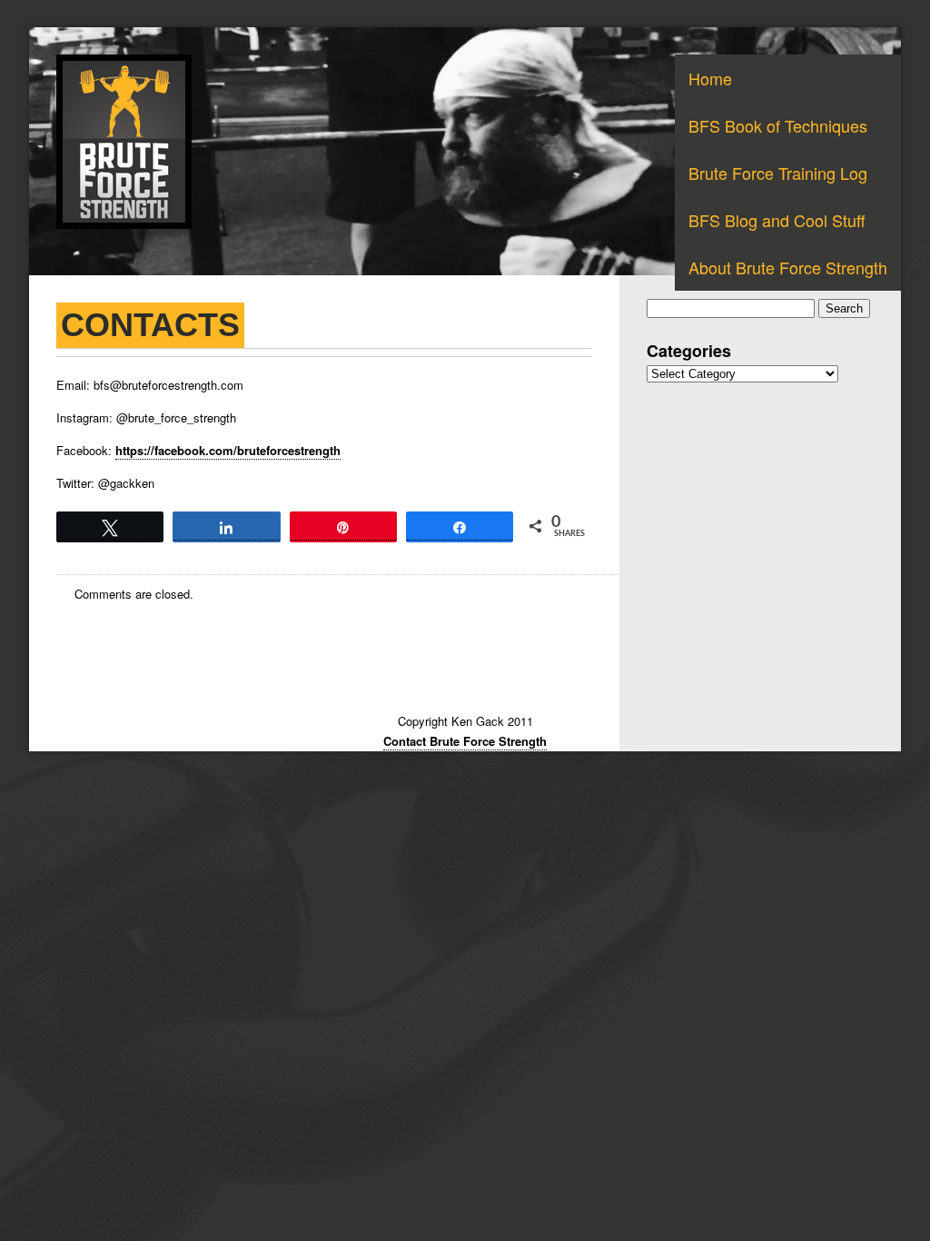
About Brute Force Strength (787, 267)
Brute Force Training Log (777, 172)
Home (710, 78)
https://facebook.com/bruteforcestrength (228, 450)
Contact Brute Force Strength (465, 741)
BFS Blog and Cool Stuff (777, 220)
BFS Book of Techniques (777, 125)
